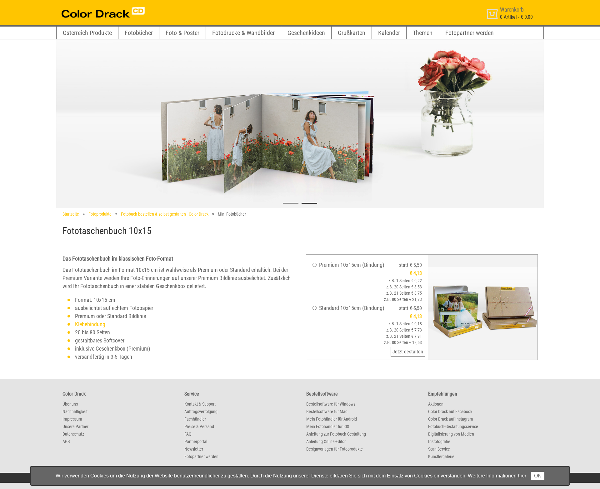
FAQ (187, 434)
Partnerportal (195, 441)
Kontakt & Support (200, 404)
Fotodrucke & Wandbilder (243, 33)
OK (537, 475)
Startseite (70, 214)
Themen (422, 33)
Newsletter (193, 449)
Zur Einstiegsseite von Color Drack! (91, 5)
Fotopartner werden (469, 33)
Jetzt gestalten (407, 352)
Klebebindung (90, 324)
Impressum (72, 419)
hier (522, 475)
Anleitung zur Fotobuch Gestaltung (336, 434)
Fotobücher (139, 33)
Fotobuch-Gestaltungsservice (453, 426)
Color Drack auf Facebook (450, 411)
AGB (66, 441)
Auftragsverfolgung (201, 411)
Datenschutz (73, 434)
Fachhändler (195, 419)
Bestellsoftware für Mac (326, 411)
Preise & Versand (199, 426)
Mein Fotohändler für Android (331, 419)
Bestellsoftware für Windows (330, 404)
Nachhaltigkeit (75, 411)
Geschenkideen (306, 33)
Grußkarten (351, 33)
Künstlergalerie (441, 456)
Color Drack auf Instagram (450, 419)
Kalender (389, 33)
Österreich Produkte (87, 33)
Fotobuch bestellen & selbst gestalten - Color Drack (164, 214)
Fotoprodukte (100, 214)
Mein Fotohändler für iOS (327, 426)
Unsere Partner (75, 426)
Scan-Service (439, 449)
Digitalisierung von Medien (451, 434)
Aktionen (435, 404)
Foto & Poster (182, 33)
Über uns (70, 404)
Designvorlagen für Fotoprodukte (334, 449)
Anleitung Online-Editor (326, 441)
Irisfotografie (439, 441)
